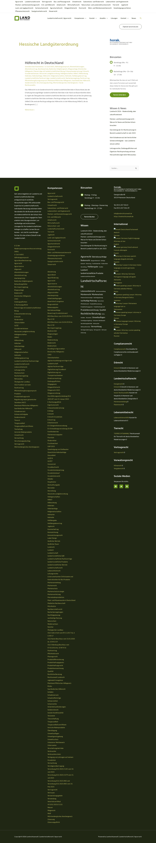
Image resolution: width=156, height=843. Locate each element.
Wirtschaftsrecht (73, 5)
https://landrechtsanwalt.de (123, 216)
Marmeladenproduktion (56, 597)
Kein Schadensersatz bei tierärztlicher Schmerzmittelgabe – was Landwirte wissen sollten (123, 140)
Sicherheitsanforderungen (57, 707)
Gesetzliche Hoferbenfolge (57, 452)
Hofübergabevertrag (79, 76)
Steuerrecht (53, 11)
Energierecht (118, 384)
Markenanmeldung (54, 582)
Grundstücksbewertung (56, 470)
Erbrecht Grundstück (55, 417)
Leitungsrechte (19, 370)
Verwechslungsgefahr (55, 796)
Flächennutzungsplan (55, 434)
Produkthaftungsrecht (22, 396)
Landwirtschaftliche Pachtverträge (37, 78)
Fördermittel (18, 319)
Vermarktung (19, 438)
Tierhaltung (18, 429)
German (116, 235)
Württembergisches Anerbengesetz (65, 83)
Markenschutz (19, 373)
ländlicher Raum (53, 544)
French (116, 253)
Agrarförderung (53, 278)
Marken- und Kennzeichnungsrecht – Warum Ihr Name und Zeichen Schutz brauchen (122, 122)
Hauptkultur (52, 482)
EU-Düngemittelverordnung (57, 426)
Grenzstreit (52, 464)
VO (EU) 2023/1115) (55, 804)
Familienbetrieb (53, 432)
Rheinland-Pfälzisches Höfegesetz (59, 80)
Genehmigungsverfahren (122, 8)
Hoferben (28, 76)
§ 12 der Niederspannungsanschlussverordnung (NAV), (27, 248)
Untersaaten (52, 745)
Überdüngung (52, 730)
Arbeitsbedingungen (55, 298)
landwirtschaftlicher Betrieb (57, 565)
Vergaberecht (118, 468)
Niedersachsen (53, 624)
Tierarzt (17, 420)
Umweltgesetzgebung (55, 736)
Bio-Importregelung (21, 287)
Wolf (49, 813)
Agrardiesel (52, 275)
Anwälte (103, 18)
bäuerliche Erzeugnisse (56, 301)
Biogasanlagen (53, 334)
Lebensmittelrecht (20, 367)
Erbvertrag (51, 420)
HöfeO (75, 73)
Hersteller (51, 488)
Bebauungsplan (53, 307)
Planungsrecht (53, 656)
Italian (116, 271)
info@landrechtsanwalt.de (123, 213)
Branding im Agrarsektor (56, 349)
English (116, 244)
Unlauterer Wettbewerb (56, 742)
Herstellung (52, 491)
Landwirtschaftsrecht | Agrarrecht (59, 18)
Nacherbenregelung (72, 78)
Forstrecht (82, 8)
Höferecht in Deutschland (44, 63)
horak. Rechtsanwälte (121, 393)
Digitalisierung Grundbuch (57, 369)
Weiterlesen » (30, 110)
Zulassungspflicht (54, 822)
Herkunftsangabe (54, 485)
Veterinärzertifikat (54, 801)
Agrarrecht (19, 2)
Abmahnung (52, 272)
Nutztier (50, 627)
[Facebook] (115, 486)
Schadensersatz (19, 411)
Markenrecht (52, 585)
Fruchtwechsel (53, 443)
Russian (116, 336)
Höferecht (46, 76)
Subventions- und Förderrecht (93, 2)
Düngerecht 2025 (54, 390)
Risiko (50, 686)
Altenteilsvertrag (31, 69)
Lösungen (114, 18)
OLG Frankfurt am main (22, 385)
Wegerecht (51, 810)
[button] (85, 18)
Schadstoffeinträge (54, 698)
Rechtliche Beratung (55, 674)
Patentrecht (118, 405)
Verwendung (52, 799)
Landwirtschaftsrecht (32, 2)
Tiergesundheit (19, 423)
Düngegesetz (52, 384)
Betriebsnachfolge (54, 310)
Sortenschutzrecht (41, 8)
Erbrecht (86, 71)
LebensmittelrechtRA (121, 417)
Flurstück (51, 437)
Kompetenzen (79, 18)
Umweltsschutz (53, 739)
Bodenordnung (53, 340)
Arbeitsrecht (61, 5)
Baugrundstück (53, 304)
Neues (134, 18)
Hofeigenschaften (66, 73)
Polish (116, 292)
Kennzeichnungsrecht (55, 535)
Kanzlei (92, 18)
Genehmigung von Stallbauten (58, 449)
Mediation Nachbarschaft (56, 603)
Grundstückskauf (54, 473)
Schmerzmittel (53, 701)
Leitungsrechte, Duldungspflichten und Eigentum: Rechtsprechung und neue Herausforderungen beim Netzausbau (123, 151)
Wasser (50, 807)
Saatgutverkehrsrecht (39, 11)
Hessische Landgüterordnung (49, 73)
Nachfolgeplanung (54, 615)
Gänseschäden (19, 322)
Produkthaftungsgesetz (56, 662)
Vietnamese (118, 309)
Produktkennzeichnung (56, 668)
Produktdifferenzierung (56, 659)
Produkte (17, 394)
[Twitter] (121, 486)
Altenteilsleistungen (77, 66)
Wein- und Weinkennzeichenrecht (100, 8)
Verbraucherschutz (54, 754)
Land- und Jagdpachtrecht (24, 8)
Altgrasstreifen (53, 292)
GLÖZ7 (50, 461)
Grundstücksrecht (54, 476)
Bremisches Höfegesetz (22, 296)
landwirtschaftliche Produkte (58, 562)
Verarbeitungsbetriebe (55, 748)
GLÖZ (16, 325)
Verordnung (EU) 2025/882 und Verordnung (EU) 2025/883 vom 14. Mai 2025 (60, 784)
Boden (50, 337)
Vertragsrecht (47, 2)
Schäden (50, 692)
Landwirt (51, 550)
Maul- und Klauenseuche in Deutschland (61, 600)
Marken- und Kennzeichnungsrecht (27, 5)
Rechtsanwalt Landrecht (56, 677)
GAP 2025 (51, 446)
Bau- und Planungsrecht (62, 2)
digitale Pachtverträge (55, 366)
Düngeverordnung (54, 393)
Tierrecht (116, 5)
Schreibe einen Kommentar (34, 66)
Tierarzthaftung (53, 719)
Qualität (50, 671)
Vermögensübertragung (56, 766)
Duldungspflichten (20, 302)
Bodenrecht (18, 293)
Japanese (117, 300)
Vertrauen (51, 793)
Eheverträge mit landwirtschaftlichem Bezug (49, 71)
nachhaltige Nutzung (55, 618)
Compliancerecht (120, 349)
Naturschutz (52, 621)
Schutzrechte (52, 704)
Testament (51, 716)
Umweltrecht (76, 2)
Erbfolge (50, 411)
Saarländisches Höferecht (81, 80)
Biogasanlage (73, 69)
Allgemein (17, 269)
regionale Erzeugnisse (55, 680)
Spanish (116, 262)
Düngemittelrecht (70, 8)
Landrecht (51, 547)
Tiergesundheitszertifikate (23, 426)
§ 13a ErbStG (49, 66)
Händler (50, 479)
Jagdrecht (124, 5)
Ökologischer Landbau (22, 382)
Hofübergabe (52, 520)
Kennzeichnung (53, 532)
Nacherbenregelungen (55, 612)
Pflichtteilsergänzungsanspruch (36, 80)
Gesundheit (52, 455)
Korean (116, 318)
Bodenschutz (52, 346)
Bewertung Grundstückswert (58, 313)
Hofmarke (51, 514)
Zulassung (51, 819)
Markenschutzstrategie (56, 591)
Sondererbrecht (30, 83)
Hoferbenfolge (37, 76)
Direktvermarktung (54, 378)
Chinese (116, 327)
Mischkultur (52, 606)
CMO (16, 299)
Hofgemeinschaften (57, 76)
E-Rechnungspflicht (21, 305)
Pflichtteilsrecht (53, 653)
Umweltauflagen (53, 733)
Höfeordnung (83, 73)
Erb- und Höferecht (48, 5)
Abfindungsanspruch (62, 66)
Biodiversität (52, 331)
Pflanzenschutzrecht (22, 11)
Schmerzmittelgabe (21, 414)
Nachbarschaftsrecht (55, 609)
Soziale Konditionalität (55, 713)
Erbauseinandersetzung (73, 71)
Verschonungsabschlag (44, 83)
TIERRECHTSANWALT (122, 433)
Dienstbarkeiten (53, 358)
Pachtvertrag (84, 78)
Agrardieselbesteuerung (22, 260)
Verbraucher (52, 751)
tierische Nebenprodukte (23, 432)
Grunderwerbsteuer (32, 73)
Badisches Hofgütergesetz (58, 69)
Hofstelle (68, 76)
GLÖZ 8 (50, 458)
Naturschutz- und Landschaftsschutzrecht (96, 5)
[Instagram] (127, 486)
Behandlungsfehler (20, 284)
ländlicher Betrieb (54, 541)
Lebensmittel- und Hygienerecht (117, 2)
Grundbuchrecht (53, 467)
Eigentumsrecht (53, 405)
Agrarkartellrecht (56, 8)
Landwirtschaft (53, 553)
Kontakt (123, 18)
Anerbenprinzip (43, 69)
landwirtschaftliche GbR (56, 556)
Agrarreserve (19, 266)
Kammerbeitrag (53, 529)
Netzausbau (18, 379)
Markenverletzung (54, 594)
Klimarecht (118, 465)
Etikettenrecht (53, 423)
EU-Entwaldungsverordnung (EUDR (60, 429)
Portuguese (118, 283)
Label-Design (52, 538)
